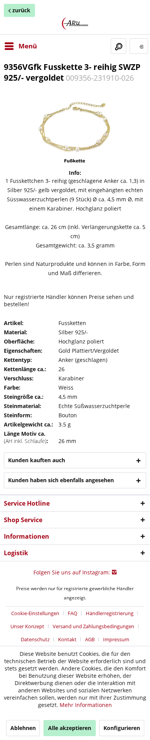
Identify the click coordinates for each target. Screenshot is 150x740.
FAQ (72, 613)
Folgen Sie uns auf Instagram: (72, 572)
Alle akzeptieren (69, 728)
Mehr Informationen (86, 704)
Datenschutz (35, 639)
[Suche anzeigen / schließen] (118, 46)
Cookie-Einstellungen (35, 613)
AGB (90, 639)
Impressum (116, 639)
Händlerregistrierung (109, 613)
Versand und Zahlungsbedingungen (93, 626)
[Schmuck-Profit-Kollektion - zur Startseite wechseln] (75, 23)
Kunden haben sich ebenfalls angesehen (61, 480)
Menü (27, 45)
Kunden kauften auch (36, 460)
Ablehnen (23, 728)
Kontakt (67, 639)
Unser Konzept (27, 626)
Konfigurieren (121, 728)
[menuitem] (20, 46)
